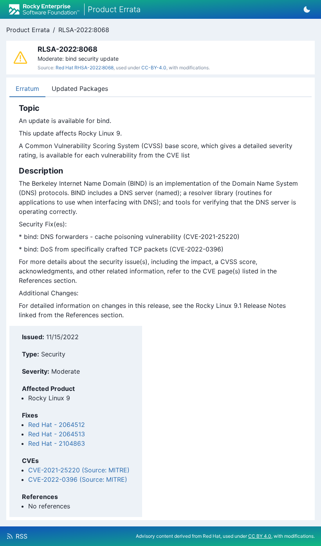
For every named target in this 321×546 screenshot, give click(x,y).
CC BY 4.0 (259, 536)
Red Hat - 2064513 (56, 434)
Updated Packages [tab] (80, 88)
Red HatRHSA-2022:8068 (85, 68)
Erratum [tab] (27, 88)
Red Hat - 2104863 (56, 443)
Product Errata (28, 30)
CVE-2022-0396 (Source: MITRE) (77, 479)
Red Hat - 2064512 (56, 424)
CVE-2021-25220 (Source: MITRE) (79, 470)
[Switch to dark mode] (307, 9)
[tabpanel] (160, 211)
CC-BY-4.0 (153, 68)
